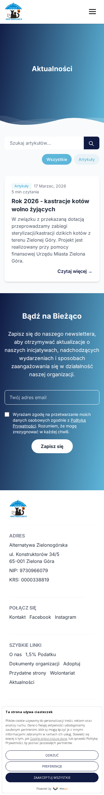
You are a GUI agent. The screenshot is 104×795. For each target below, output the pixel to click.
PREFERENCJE (52, 766)
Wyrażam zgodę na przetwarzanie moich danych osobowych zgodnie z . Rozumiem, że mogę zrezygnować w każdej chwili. (52, 423)
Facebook (40, 617)
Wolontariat (62, 673)
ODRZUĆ (52, 755)
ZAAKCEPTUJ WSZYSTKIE (52, 777)
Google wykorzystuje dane (48, 738)
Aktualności (21, 682)
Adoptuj (71, 664)
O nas (15, 654)
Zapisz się (52, 446)
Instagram (65, 617)
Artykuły (87, 159)
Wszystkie (57, 159)
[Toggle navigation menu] (92, 12)
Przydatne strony (27, 673)
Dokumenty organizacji (34, 664)
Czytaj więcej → (74, 271)
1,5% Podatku (40, 654)
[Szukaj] (91, 143)
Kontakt (17, 617)
